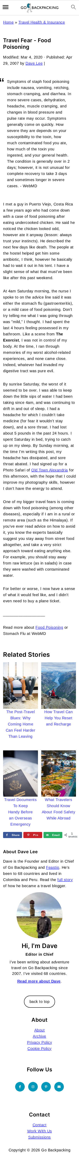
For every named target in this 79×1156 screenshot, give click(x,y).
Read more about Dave (39, 981)
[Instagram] (33, 1087)
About (39, 1030)
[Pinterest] (46, 1087)
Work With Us (39, 1131)
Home (8, 22)
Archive (39, 1036)
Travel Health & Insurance (41, 22)
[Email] (59, 1087)
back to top (40, 1001)
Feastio (52, 867)
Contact (40, 1125)
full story (65, 880)
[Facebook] (20, 1087)
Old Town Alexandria (49, 470)
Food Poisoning (49, 627)
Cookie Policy (39, 1048)
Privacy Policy (39, 1042)
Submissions (39, 1137)
